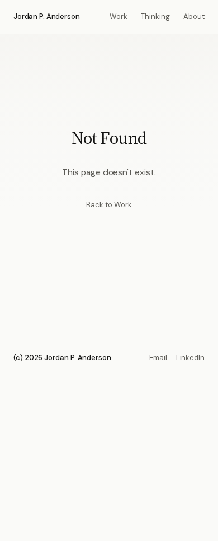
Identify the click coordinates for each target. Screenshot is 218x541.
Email (158, 357)
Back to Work (108, 204)
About (194, 16)
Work (118, 16)
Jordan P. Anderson (46, 16)
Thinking (155, 16)
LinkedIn (190, 357)
